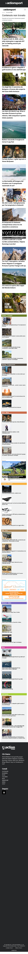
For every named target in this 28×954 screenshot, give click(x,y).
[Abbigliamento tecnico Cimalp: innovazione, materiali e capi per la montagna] (14, 354)
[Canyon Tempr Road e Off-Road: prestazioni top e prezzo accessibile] (14, 510)
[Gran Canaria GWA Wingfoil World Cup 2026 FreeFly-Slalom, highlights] (14, 663)
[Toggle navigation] (25, 9)
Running (5, 773)
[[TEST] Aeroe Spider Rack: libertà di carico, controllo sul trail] (14, 558)
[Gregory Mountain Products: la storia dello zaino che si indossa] (14, 331)
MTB (3, 778)
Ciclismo (5, 777)
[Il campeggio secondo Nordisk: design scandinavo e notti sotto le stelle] (14, 343)
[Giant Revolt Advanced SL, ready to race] (14, 489)
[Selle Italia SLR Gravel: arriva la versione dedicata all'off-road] (14, 499)
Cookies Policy (9, 948)
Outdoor (5, 771)
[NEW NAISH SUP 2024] (14, 628)
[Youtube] (4, 792)
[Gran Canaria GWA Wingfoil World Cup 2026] (14, 674)
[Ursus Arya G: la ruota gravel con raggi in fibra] (14, 521)
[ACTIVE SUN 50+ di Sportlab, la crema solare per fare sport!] (14, 369)
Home (3, 12)
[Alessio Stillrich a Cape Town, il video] (14, 608)
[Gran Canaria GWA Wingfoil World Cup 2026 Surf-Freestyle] (14, 652)
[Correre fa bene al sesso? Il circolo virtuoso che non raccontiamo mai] (14, 392)
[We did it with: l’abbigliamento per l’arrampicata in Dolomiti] (14, 320)
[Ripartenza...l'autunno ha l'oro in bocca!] (14, 403)
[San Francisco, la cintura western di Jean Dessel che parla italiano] (14, 438)
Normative (14, 950)
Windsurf (5, 780)
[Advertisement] (14, 813)
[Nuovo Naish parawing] (14, 684)
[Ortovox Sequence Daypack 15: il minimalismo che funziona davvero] (14, 546)
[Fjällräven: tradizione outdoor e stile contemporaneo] (14, 427)
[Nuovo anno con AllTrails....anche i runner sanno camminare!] (14, 381)
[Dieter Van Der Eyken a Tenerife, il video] (14, 618)
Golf (3, 784)
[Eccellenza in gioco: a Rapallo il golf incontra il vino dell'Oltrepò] (14, 699)
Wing (3, 782)
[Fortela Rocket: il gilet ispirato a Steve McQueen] (14, 417)
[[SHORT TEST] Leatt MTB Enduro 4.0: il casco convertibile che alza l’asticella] (14, 569)
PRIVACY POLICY (18, 948)
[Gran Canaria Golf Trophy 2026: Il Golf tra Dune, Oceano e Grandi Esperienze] (14, 710)
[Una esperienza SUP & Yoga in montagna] (14, 638)
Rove (3, 775)
